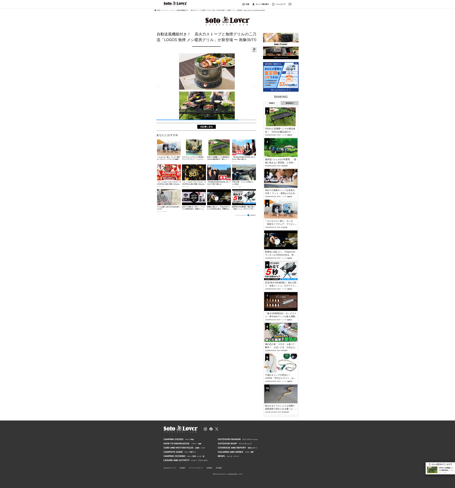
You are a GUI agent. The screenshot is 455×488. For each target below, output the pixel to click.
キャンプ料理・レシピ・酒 (184, 456)
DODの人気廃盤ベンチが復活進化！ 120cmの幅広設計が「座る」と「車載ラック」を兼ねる (280, 131)
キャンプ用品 (179, 439)
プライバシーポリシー (196, 468)
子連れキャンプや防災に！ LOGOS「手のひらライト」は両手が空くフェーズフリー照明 (280, 378)
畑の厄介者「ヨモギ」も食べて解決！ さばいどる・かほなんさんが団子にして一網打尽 (280, 347)
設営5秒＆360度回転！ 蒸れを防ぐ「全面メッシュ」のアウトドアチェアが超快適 (280, 285)
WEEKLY (290, 103)
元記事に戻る (206, 126)
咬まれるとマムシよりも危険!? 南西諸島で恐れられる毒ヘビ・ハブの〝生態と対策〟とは (281, 408)
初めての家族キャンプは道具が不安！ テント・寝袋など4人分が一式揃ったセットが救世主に (280, 193)
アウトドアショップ (235, 443)
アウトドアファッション (238, 439)
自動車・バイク (184, 447)
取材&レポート (237, 447)
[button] (159, 87)
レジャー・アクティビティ (186, 460)
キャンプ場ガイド (180, 452)
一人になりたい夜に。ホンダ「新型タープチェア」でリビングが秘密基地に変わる (280, 224)
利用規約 (209, 468)
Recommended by (241, 215)
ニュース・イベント (228, 456)
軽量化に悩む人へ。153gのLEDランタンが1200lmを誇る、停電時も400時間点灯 (280, 255)
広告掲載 (219, 468)
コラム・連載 (235, 452)
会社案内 (182, 468)
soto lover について (170, 468)
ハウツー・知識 (182, 443)
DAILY (272, 103)
